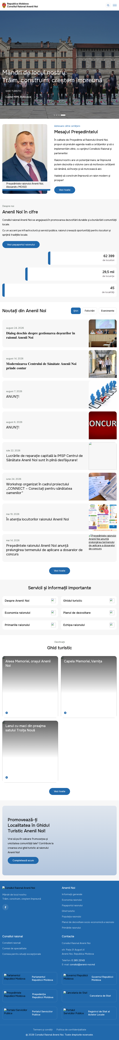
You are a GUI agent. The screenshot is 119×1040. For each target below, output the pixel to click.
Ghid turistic (68, 911)
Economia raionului (72, 899)
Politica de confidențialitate (71, 1029)
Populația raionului (71, 916)
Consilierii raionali (11, 942)
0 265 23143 (78, 960)
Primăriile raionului (71, 927)
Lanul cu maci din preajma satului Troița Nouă (25, 728)
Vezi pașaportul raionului (21, 244)
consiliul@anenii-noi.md (82, 964)
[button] (56, 115)
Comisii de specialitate (14, 948)
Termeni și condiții (43, 1029)
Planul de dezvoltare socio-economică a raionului (88, 922)
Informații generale (72, 894)
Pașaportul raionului (72, 905)
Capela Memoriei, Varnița (83, 661)
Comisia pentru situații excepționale (21, 954)
